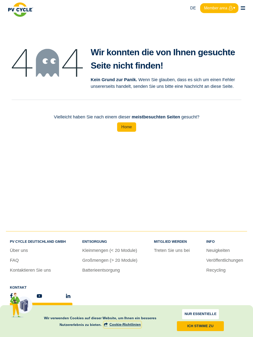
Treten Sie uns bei (172, 250)
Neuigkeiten (218, 250)
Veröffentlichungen (224, 260)
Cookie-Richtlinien (125, 324)
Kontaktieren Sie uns (30, 270)
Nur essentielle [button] (200, 314)
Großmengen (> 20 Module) (109, 260)
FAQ (14, 260)
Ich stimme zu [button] (200, 326)
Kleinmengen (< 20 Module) (109, 250)
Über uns (19, 250)
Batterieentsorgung (101, 270)
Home (126, 127)
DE (193, 8)
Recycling (216, 270)
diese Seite (221, 86)
